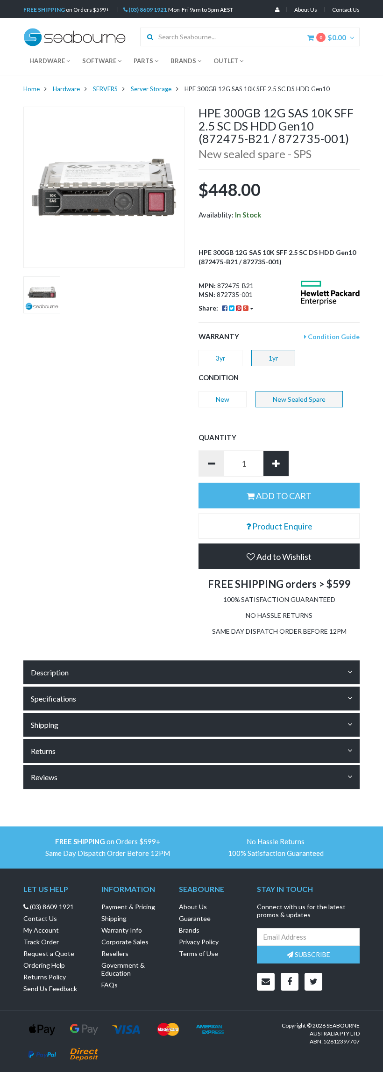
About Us (305, 9)
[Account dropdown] (277, 9)
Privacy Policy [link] (199, 942)
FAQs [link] (109, 985)
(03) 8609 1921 (147, 9)
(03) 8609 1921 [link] (51, 907)
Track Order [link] (41, 942)
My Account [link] (41, 930)
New (222, 399)
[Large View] (41, 294)
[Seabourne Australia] (74, 36)
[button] (279, 556)
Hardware (47, 61)
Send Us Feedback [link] (50, 988)
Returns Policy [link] (44, 977)
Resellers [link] (114, 953)
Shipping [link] (114, 918)
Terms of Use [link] (198, 953)
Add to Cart (283, 496)
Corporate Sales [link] (125, 942)
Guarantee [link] (195, 918)
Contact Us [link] (40, 918)
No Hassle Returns (276, 841)
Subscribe (311, 954)
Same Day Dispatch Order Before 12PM (107, 853)
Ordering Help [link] (44, 965)
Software (100, 61)
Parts (144, 61)
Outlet (226, 61)
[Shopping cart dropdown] (354, 37)
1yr (273, 358)
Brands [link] (189, 930)
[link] (289, 982)
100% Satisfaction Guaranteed (276, 853)
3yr (220, 358)
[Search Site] (147, 37)
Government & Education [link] (123, 969)
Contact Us (346, 9)
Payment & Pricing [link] (128, 907)
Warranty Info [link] (121, 930)
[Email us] (266, 982)
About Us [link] (193, 907)
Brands (184, 61)
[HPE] (330, 293)
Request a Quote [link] (48, 953)
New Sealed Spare (299, 399)
